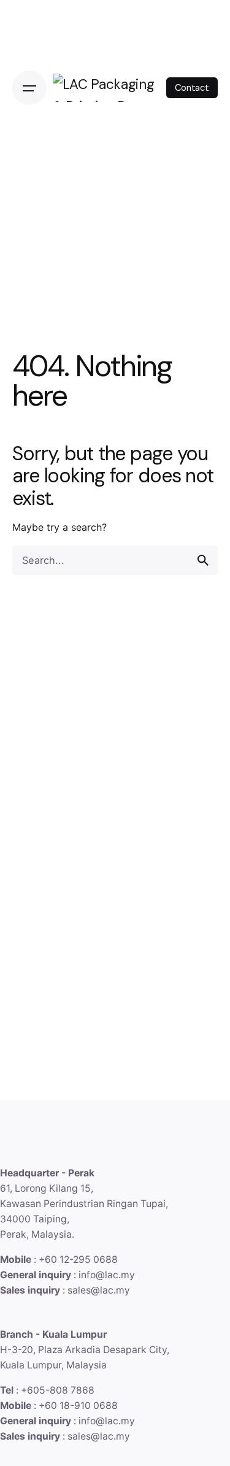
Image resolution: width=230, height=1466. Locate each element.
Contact (192, 87)
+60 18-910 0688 (78, 1405)
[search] (203, 560)
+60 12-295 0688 (78, 1259)
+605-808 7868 (57, 1390)
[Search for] (115, 560)
